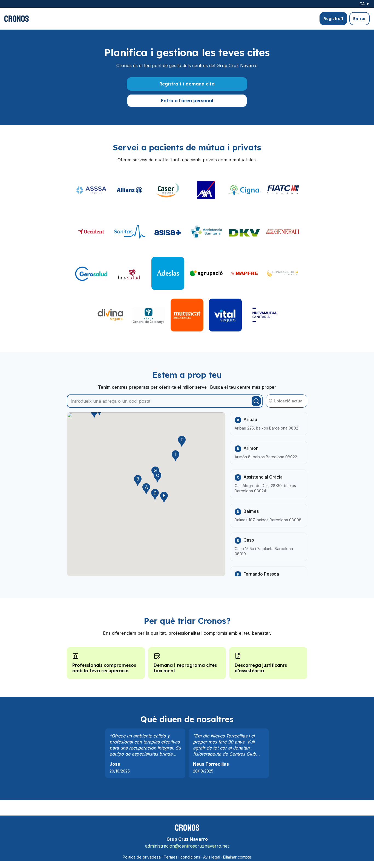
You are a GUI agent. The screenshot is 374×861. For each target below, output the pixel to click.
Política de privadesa (142, 857)
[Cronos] (16, 18)
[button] (146, 488)
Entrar (359, 18)
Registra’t (333, 18)
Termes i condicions (182, 857)
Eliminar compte (237, 857)
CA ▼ (364, 3)
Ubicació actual (289, 401)
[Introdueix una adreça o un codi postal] (256, 401)
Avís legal (211, 857)
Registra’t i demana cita (187, 84)
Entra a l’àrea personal (187, 100)
